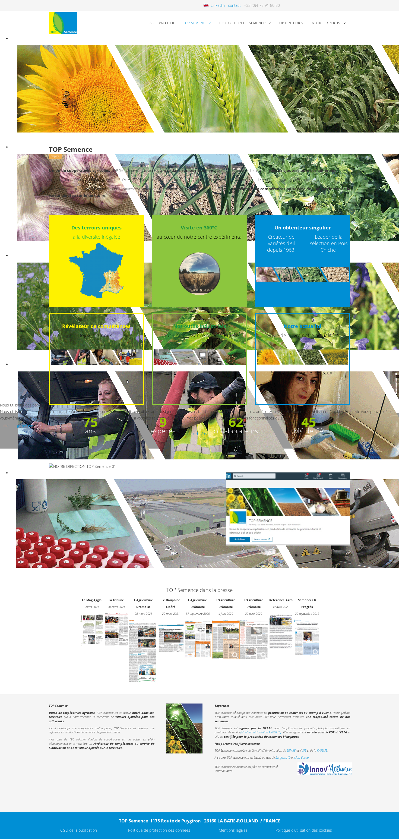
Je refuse (25, 425)
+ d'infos (199, 433)
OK (6, 425)
